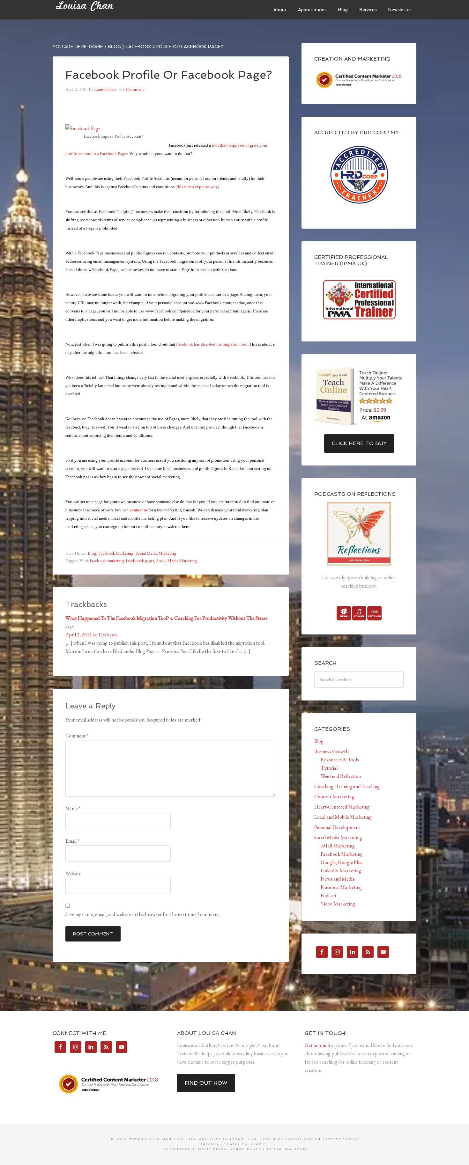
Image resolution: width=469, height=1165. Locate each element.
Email (72, 841)
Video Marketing (338, 903)
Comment (76, 735)
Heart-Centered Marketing (342, 806)
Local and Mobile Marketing (343, 817)
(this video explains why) (197, 186)
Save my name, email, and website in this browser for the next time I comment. (142, 914)
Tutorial (329, 768)
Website (73, 873)
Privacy (209, 1144)
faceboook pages (140, 560)
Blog (92, 553)
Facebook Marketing (115, 553)
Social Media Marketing (156, 553)
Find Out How (206, 1083)
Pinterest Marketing (341, 887)
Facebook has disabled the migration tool (212, 344)
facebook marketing (107, 560)
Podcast (329, 895)
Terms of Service (246, 1144)
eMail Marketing (338, 845)
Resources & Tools (340, 759)
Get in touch (317, 1045)
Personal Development (337, 827)
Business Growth (331, 751)
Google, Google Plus (341, 862)
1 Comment (133, 89)
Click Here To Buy (359, 443)
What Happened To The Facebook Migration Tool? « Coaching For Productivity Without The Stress (166, 618)
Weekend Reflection (341, 776)
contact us (138, 510)
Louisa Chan (100, 9)
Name (72, 808)
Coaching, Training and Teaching (347, 786)
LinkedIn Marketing (341, 870)
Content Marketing (334, 796)
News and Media (337, 879)
